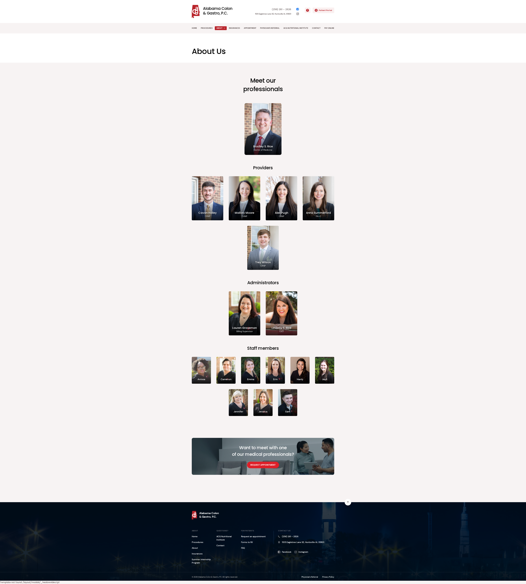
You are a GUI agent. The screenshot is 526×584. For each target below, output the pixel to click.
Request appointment (263, 464)
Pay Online (329, 28)
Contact (316, 28)
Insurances (234, 28)
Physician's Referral (270, 28)
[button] (224, 28)
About (219, 28)
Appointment (250, 28)
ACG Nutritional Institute (295, 28)
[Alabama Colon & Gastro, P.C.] (4, 28)
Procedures (207, 28)
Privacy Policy (328, 577)
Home (194, 28)
